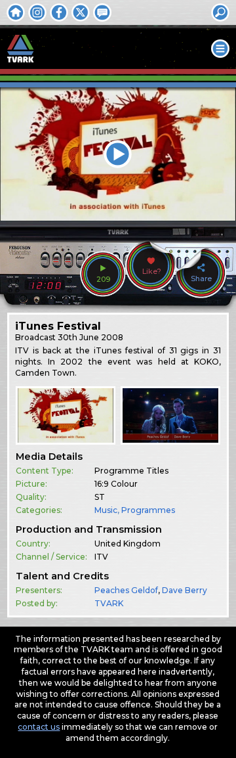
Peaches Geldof (126, 590)
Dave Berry (184, 590)
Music (105, 510)
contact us (39, 727)
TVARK (108, 603)
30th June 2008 (90, 337)
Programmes (148, 510)
